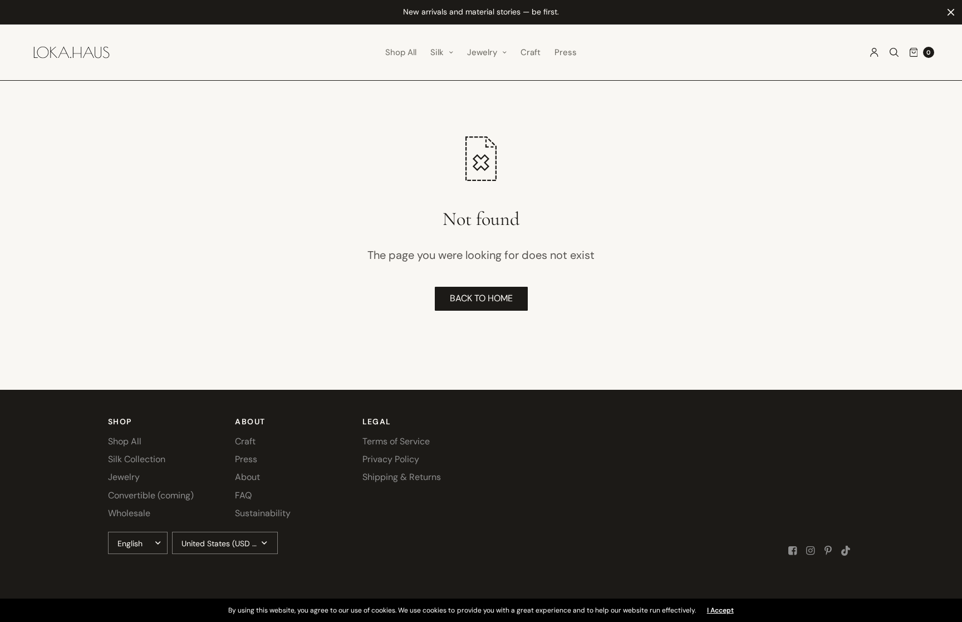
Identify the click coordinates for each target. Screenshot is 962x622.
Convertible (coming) (151, 495)
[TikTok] (846, 551)
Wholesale (129, 513)
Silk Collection (136, 459)
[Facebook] (793, 551)
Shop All (400, 52)
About (247, 477)
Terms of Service (396, 441)
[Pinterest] (828, 551)
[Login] (874, 52)
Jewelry (482, 52)
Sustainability (263, 513)
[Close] (951, 12)
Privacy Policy (390, 459)
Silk (437, 52)
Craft (531, 52)
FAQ (243, 495)
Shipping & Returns (401, 477)
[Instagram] (811, 551)
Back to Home (481, 298)
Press (565, 52)
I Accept (720, 610)
